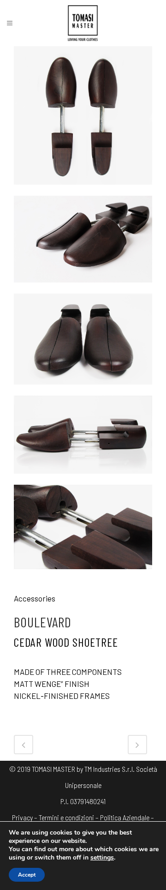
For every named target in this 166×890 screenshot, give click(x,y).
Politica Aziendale (124, 817)
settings (102, 858)
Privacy (22, 817)
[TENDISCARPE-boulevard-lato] (83, 478)
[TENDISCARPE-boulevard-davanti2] (83, 287)
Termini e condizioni (66, 817)
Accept (27, 874)
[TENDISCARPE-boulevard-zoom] (83, 574)
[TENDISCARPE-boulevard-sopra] (83, 189)
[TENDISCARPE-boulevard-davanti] (83, 389)
